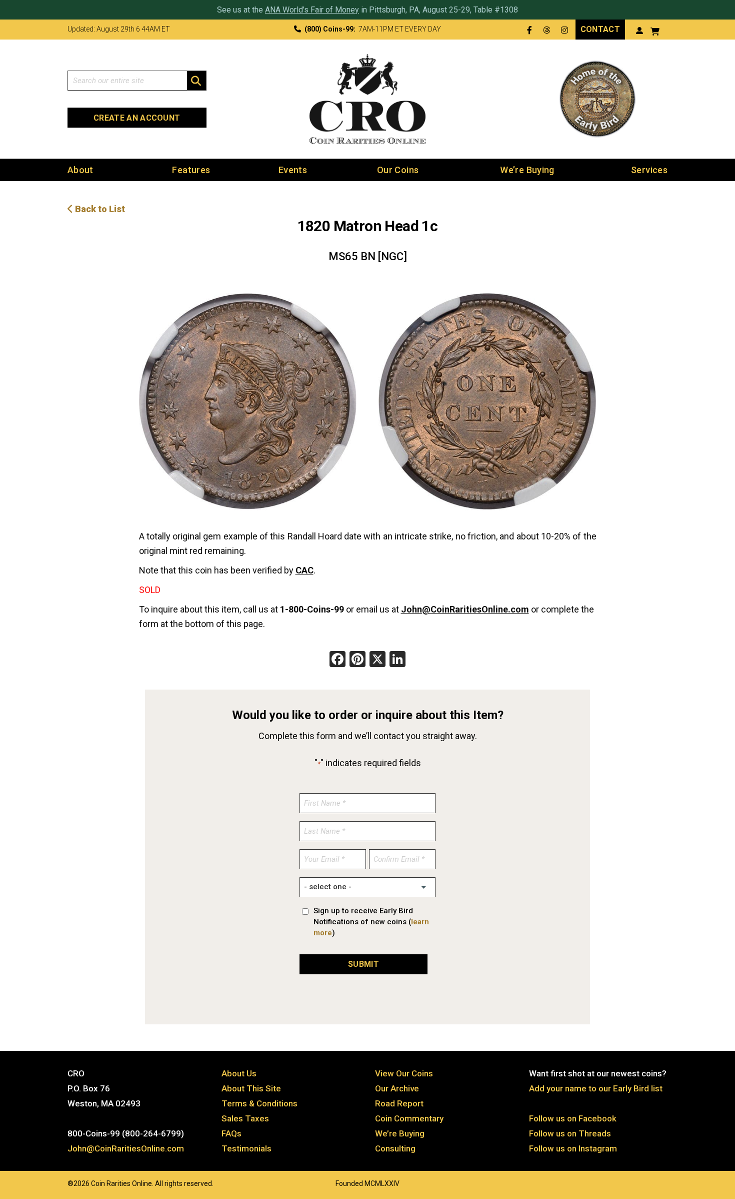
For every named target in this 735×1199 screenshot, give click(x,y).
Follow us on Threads (570, 1133)
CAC (305, 570)
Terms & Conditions (260, 1103)
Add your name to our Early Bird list (595, 1088)
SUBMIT (363, 964)
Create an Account (137, 118)
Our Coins (397, 170)
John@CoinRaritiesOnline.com (465, 609)
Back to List (99, 209)
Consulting (395, 1148)
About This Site (251, 1088)
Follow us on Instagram (573, 1148)
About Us (239, 1073)
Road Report (399, 1103)
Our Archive (397, 1088)
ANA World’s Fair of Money (312, 10)
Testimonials (247, 1148)
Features (191, 170)
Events (292, 170)
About (81, 170)
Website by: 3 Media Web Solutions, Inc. (57, 1182)
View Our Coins (404, 1073)
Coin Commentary (409, 1118)
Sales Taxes (245, 1118)
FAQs (232, 1133)
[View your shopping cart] (655, 30)
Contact (600, 29)
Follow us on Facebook (572, 1118)
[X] (378, 660)
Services (649, 170)
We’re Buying (527, 170)
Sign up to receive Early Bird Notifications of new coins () (371, 921)
